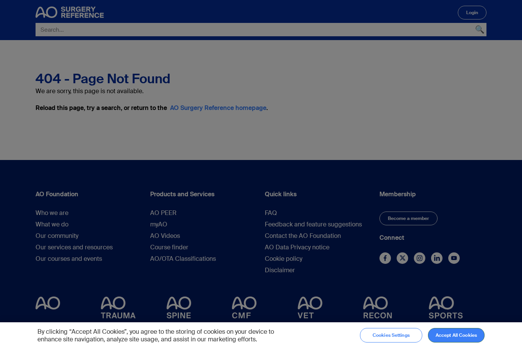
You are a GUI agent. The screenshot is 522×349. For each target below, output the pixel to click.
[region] (261, 335)
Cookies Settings (391, 335)
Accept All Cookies (456, 335)
